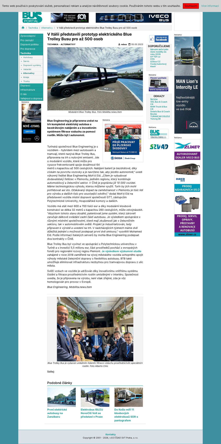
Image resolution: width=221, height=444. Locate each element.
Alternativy (47, 27)
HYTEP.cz (155, 56)
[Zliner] (187, 187)
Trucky (26, 81)
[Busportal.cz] (32, 16)
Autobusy (28, 57)
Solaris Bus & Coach (160, 111)
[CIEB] (187, 21)
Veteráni (27, 69)
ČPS (152, 59)
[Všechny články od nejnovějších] (158, 134)
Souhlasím (191, 5)
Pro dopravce (27, 48)
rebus (122, 44)
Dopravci (25, 85)
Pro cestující (26, 40)
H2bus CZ (155, 61)
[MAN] (187, 85)
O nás (23, 94)
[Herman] (158, 84)
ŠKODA (154, 99)
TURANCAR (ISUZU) (160, 116)
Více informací (210, 5)
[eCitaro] (31, 123)
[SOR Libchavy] (70, 17)
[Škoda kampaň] (123, 141)
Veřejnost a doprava (31, 98)
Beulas (153, 114)
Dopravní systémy (32, 65)
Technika (33, 27)
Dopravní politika (29, 44)
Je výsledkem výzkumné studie (121, 251)
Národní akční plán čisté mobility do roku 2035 (159, 51)
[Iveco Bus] (134, 17)
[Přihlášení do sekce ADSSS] (159, 147)
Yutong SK (155, 119)
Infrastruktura (27, 89)
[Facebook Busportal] (159, 39)
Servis (26, 61)
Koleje (26, 77)
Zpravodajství (27, 35)
